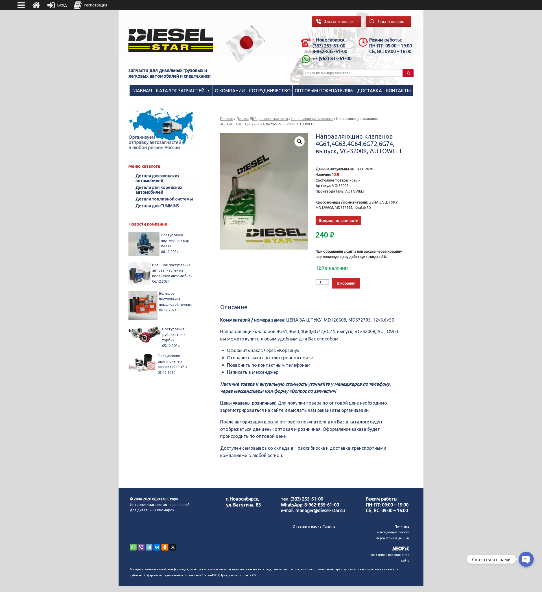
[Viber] (141, 547)
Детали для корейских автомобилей (159, 190)
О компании (230, 90)
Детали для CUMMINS (157, 205)
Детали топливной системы (164, 198)
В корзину (346, 283)
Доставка (369, 90)
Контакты (398, 90)
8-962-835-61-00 (321, 504)
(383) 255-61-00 (306, 498)
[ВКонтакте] (157, 547)
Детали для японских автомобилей (158, 178)
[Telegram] (149, 547)
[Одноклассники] (164, 547)
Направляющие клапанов (312, 119)
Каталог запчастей (180, 90)
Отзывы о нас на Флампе (314, 526)
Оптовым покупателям (324, 90)
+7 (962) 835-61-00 (331, 58)
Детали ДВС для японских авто (262, 119)
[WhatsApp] (133, 547)
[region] (245, 43)
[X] (172, 547)
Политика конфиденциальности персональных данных (392, 532)
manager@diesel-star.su (320, 510)
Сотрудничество (269, 90)
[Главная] (36, 5)
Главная (142, 90)
